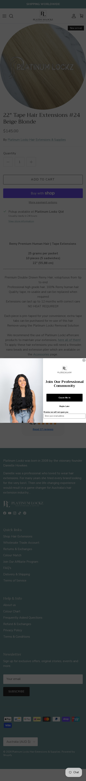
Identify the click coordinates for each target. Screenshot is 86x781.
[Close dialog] (84, 360)
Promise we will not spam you (56, 412)
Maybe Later (64, 406)
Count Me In (65, 398)
